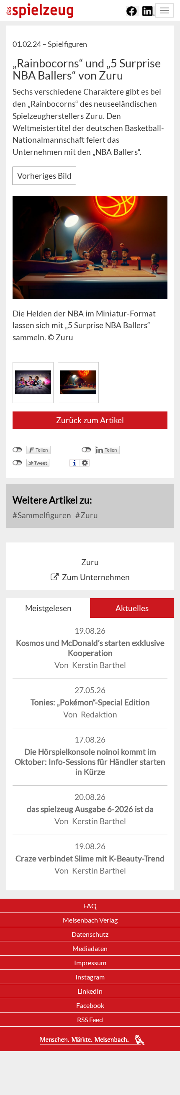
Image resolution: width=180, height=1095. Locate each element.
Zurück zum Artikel (90, 420)
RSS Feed (90, 1019)
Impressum (90, 962)
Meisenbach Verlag (90, 920)
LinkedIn (90, 991)
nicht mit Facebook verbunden (17, 449)
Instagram (90, 977)
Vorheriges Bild (44, 175)
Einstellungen (85, 463)
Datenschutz (90, 934)
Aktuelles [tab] (132, 608)
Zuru (88, 515)
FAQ (90, 906)
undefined (86, 449)
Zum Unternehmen (96, 577)
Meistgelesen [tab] (48, 608)
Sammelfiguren (43, 515)
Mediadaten (90, 948)
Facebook (90, 1005)
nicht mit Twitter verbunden (17, 462)
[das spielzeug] (39, 10)
